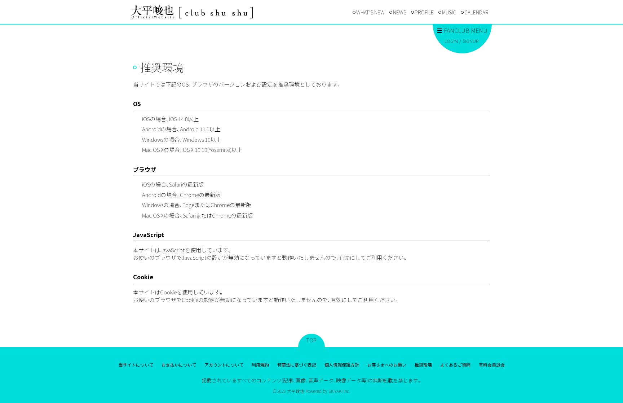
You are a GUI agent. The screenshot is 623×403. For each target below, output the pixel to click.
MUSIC (449, 12)
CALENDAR (476, 12)
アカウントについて (223, 365)
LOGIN (451, 41)
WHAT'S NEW (370, 12)
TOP (311, 340)
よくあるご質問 (455, 365)
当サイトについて (136, 365)
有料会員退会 (492, 365)
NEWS (399, 12)
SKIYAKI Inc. (339, 391)
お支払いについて (179, 365)
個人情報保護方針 (341, 365)
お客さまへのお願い (386, 365)
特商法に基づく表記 (296, 365)
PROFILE (424, 12)
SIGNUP (470, 41)
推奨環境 (423, 365)
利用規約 (260, 365)
